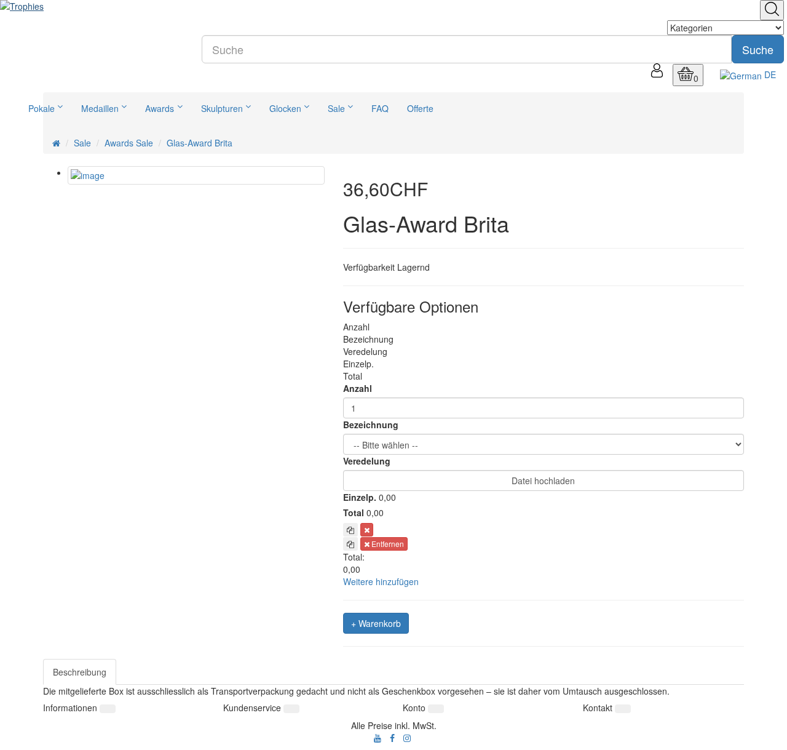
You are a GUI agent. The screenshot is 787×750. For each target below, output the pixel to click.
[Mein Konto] (657, 74)
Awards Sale (129, 143)
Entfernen (387, 543)
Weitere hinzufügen (381, 581)
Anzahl (357, 388)
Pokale (41, 108)
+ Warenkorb (376, 623)
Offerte (420, 108)
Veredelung (366, 461)
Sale (336, 108)
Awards (159, 108)
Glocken (285, 108)
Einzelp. (359, 497)
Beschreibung (79, 672)
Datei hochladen (543, 480)
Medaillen (100, 108)
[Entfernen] (366, 530)
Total (353, 512)
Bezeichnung (370, 424)
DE (769, 74)
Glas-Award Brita (199, 143)
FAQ (380, 108)
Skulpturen (222, 108)
